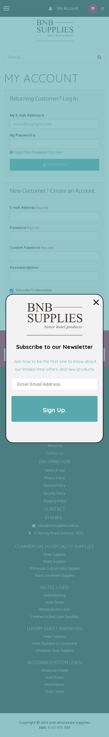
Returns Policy (54, 485)
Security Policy (54, 493)
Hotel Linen (54, 587)
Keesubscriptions (24, 267)
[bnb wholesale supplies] (54, 30)
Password (18, 228)
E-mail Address (22, 207)
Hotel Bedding (55, 595)
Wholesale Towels (54, 670)
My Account (67, 8)
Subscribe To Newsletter (33, 290)
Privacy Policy (54, 478)
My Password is (22, 135)
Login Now (56, 165)
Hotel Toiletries (54, 636)
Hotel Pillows (54, 684)
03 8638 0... (54, 518)
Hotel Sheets (54, 602)
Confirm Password (25, 247)
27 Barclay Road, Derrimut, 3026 (58, 533)
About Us (55, 446)
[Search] (99, 57)
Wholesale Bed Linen (54, 609)
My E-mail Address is (27, 115)
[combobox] (49, 57)
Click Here (55, 152)
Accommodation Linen (54, 662)
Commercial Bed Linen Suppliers (54, 617)
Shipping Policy (54, 501)
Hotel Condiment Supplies (54, 575)
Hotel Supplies (54, 554)
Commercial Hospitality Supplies (54, 546)
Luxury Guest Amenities (54, 628)
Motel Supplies (54, 561)
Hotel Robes (54, 677)
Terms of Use (55, 470)
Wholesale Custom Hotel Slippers (55, 568)
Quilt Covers (54, 691)
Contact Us (54, 453)
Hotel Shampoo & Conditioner (54, 643)
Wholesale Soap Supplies (54, 650)
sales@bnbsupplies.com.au (58, 525)
